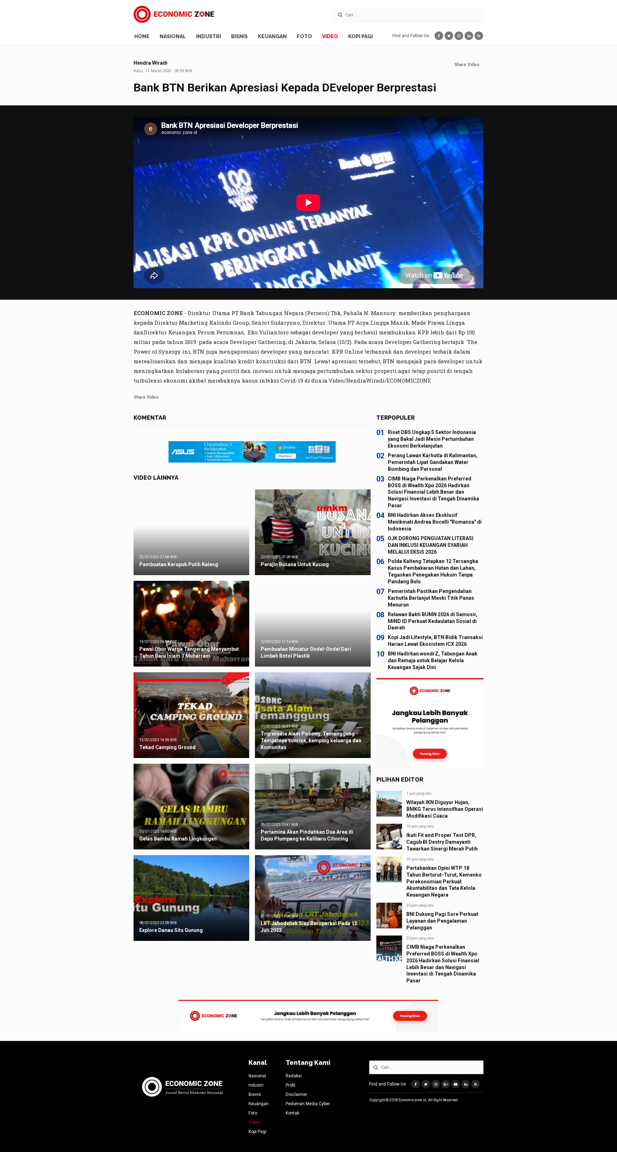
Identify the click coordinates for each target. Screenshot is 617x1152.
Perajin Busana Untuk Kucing (295, 564)
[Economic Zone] (174, 14)
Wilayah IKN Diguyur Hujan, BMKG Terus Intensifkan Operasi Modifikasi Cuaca (444, 809)
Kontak (292, 1113)
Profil (290, 1085)
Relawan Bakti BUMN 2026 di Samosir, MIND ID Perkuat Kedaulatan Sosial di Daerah (432, 621)
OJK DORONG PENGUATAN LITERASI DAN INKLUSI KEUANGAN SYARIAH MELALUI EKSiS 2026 (430, 545)
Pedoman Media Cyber (308, 1103)
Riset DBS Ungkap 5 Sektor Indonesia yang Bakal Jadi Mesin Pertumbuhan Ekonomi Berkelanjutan (432, 439)
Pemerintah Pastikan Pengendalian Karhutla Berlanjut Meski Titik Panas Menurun (431, 598)
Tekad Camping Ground (167, 747)
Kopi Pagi (360, 36)
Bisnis (239, 36)
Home (142, 36)
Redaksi (294, 1075)
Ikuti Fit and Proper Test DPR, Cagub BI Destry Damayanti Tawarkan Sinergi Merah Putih (442, 842)
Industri (208, 36)
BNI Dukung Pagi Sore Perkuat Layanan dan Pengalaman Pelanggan (442, 921)
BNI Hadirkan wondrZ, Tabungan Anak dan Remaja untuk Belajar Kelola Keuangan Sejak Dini (432, 660)
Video (330, 36)
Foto (304, 36)
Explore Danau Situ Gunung (171, 930)
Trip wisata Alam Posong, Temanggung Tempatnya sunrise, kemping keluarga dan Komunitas (311, 740)
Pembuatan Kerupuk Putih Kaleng (178, 564)
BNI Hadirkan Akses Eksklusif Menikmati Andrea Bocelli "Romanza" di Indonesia (435, 522)
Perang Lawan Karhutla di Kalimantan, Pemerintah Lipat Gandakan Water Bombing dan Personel (432, 462)
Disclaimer (296, 1094)
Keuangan (272, 36)
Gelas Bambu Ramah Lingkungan (178, 839)
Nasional (173, 36)
